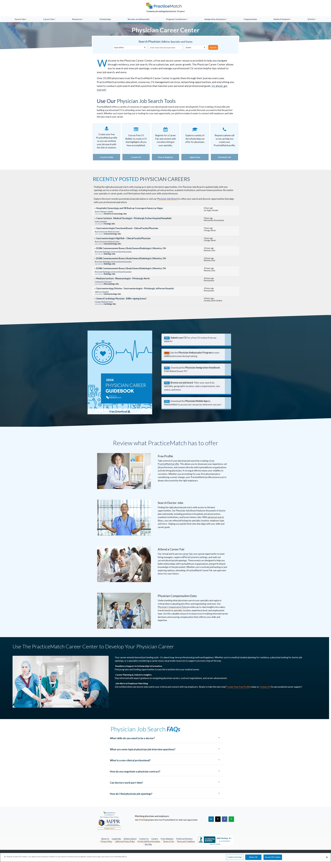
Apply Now (195, 157)
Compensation (250, 19)
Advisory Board (130, 839)
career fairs (188, 553)
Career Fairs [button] (49, 19)
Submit (213, 47)
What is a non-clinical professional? (130, 760)
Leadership (116, 839)
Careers (154, 839)
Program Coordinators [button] (176, 19)
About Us (105, 839)
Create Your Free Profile (238, 686)
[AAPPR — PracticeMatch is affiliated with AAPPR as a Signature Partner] (109, 820)
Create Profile (106, 157)
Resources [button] (77, 19)
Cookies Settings (234, 857)
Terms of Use (168, 841)
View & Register (165, 157)
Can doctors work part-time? (126, 782)
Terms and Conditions (186, 841)
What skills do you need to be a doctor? (132, 738)
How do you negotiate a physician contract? (135, 771)
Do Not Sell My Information (148, 841)
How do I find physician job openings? (131, 793)
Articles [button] (311, 19)
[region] (165, 857)
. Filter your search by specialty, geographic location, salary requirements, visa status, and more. (192, 386)
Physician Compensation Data (172, 607)
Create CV (136, 157)
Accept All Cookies (273, 857)
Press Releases (167, 839)
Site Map (148, 844)
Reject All (253, 857)
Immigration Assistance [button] (215, 19)
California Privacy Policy (125, 841)
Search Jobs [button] (20, 19)
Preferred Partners (184, 839)
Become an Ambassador (139, 19)
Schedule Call (224, 157)
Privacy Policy (106, 841)
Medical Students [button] (282, 19)
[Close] (327, 857)
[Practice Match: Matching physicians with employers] (165, 6)
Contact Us (264, 686)
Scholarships (105, 19)
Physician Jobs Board (167, 198)
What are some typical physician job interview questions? (142, 749)
